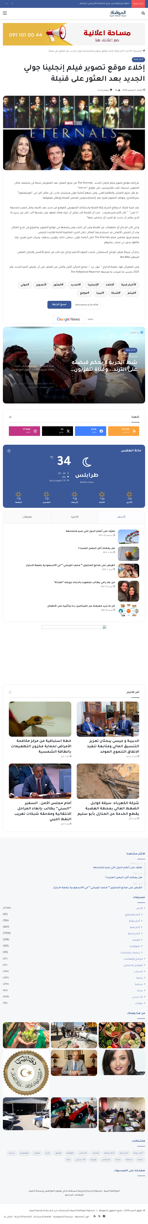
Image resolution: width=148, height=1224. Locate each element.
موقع (83, 293)
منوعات (139, 1003)
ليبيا (99, 293)
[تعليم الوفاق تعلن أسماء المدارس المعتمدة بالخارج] (26, 1073)
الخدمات (138, 972)
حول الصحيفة (82, 1217)
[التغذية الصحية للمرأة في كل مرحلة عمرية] (26, 1035)
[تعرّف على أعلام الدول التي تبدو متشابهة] (128, 537)
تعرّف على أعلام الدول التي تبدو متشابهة (90, 531)
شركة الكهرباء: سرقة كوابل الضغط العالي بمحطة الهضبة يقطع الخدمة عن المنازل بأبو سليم (108, 809)
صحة (140, 991)
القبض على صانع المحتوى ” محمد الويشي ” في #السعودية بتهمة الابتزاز (70, 565)
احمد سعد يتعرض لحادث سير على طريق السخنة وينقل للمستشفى (99, 367)
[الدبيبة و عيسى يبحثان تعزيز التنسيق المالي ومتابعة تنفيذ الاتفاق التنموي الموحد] (108, 719)
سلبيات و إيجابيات (130, 953)
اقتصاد (136, 940)
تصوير (40, 285)
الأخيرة (74, 517)
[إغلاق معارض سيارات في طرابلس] (26, 1113)
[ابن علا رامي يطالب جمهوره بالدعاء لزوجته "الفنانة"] (128, 591)
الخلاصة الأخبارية (23, 1217)
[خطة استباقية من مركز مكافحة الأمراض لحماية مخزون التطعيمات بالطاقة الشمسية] (40, 719)
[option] (74, 365)
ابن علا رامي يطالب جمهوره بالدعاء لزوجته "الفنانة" (84, 582)
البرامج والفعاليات (133, 959)
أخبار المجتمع (132, 915)
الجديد (75, 285)
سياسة (139, 984)
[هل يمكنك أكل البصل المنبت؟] (128, 554)
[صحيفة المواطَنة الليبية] (118, 13)
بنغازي (37, 1153)
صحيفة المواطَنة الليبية (83, 1211)
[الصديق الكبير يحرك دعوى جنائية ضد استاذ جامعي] (74, 1063)
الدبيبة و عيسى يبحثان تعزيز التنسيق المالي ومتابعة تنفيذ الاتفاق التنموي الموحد (113, 746)
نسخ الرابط (59, 304)
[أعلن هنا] (74, 34)
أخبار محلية (134, 934)
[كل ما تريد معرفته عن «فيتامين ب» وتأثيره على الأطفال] (128, 610)
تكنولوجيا (135, 946)
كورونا (93, 1160)
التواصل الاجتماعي (133, 965)
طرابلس (106, 1160)
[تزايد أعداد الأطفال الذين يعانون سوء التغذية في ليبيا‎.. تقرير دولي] (74, 1112)
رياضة (139, 978)
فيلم (131, 293)
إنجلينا (92, 285)
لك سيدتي (137, 997)
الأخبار (129, 51)
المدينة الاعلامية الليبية (41, 1211)
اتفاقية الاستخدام (42, 1217)
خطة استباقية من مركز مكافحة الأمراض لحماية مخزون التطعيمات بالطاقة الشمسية (85, 3)
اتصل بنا (8, 1217)
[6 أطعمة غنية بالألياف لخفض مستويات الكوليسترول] (122, 1035)
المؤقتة (70, 1153)
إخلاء (109, 285)
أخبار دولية (134, 921)
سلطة (129, 1160)
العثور (58, 285)
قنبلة (115, 293)
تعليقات (27, 517)
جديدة (12, 1153)
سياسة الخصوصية (63, 1217)
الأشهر (121, 517)
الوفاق (58, 1153)
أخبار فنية (119, 51)
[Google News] (68, 319)
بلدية (47, 1153)
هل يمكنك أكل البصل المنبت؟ (96, 548)
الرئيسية (138, 51)
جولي (24, 285)
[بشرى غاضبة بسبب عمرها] (122, 1062)
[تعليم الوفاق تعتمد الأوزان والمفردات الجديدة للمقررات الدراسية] (122, 1114)
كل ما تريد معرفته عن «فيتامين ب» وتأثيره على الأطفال (81, 606)
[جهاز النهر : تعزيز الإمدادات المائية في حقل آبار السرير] (74, 1035)
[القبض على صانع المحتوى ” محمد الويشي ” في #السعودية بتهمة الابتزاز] (128, 571)
